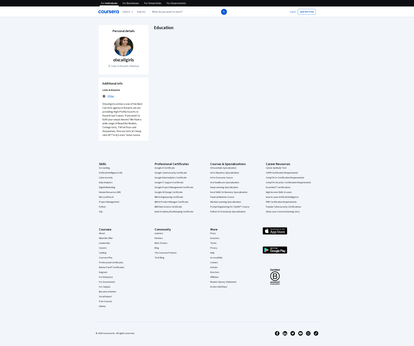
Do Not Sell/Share (218, 286)
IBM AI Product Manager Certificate (171, 202)
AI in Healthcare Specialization (224, 182)
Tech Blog (159, 257)
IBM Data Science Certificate (168, 206)
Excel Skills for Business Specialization (228, 192)
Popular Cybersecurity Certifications (283, 206)
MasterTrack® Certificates (111, 267)
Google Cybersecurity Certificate (171, 172)
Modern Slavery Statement (223, 282)
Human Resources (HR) (110, 192)
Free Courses (105, 301)
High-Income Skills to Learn (279, 192)
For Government (107, 282)
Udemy (102, 306)
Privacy (213, 248)
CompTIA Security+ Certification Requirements (288, 182)
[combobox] (182, 12)
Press (213, 233)
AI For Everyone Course (221, 177)
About (102, 233)
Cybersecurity (106, 177)
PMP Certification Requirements (281, 202)
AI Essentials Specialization (223, 168)
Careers (103, 248)
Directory (214, 272)
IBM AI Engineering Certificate (169, 197)
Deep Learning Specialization (224, 187)
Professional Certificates (111, 262)
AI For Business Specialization (224, 172)
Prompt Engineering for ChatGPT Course (229, 206)
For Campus (104, 286)
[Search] (224, 12)
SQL (101, 211)
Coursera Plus (105, 257)
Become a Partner (107, 291)
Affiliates (214, 277)
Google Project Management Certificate (174, 187)
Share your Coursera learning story (283, 211)
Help (212, 252)
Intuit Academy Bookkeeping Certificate (174, 211)
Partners (159, 238)
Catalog (102, 252)
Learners (159, 233)
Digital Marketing (107, 187)
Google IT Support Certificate (169, 182)
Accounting (104, 168)
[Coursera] (108, 11)
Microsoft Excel (106, 197)
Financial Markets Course (222, 197)
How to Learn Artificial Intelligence (282, 197)
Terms (213, 243)
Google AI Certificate (165, 168)
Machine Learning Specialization (225, 202)
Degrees (103, 272)
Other (111, 96)
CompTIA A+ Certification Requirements (285, 177)
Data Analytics (106, 182)
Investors (214, 238)
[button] (141, 12)
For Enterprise (106, 277)
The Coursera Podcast (165, 252)
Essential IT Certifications (278, 187)
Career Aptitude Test (276, 168)
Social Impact (105, 296)
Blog (157, 248)
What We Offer (106, 238)
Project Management (109, 202)
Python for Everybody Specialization (227, 211)
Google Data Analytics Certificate (171, 177)
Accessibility (216, 257)
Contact (214, 262)
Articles (214, 267)
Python (102, 206)
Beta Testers (161, 243)
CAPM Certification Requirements (282, 172)
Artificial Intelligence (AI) (110, 172)
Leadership (104, 243)
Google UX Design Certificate (169, 192)
